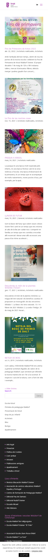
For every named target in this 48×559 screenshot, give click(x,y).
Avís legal (10, 444)
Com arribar (11, 456)
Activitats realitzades (25, 51)
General (21, 218)
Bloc (6, 422)
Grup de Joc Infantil (12, 414)
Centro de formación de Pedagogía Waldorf (24, 493)
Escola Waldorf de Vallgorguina (19, 521)
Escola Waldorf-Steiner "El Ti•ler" (20, 525)
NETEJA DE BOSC (12, 358)
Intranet (10, 459)
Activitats (39, 51)
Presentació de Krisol (13, 411)
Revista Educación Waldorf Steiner (20, 482)
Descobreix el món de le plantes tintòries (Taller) (20, 287)
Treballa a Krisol (13, 471)
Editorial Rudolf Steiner (16, 500)
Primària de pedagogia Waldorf (17, 407)
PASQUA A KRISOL (13, 158)
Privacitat (10, 448)
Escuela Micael (12, 504)
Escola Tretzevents (14, 541)
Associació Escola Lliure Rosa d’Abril (21, 533)
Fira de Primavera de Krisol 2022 (20, 49)
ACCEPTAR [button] (24, 555)
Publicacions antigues (15, 463)
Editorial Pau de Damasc (16, 496)
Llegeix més (37, 551)
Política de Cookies (14, 452)
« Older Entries (11, 388)
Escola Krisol (10, 403)
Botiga (7, 426)
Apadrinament (10, 430)
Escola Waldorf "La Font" (17, 537)
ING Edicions (12, 508)
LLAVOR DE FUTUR (13, 216)
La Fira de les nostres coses (18, 118)
